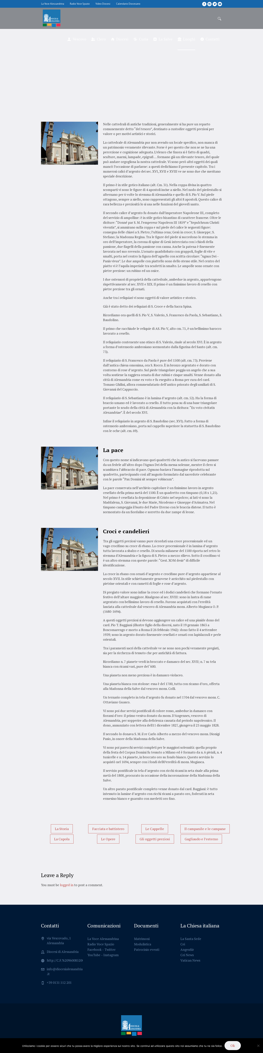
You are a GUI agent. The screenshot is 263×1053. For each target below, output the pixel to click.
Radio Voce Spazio (100, 944)
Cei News (187, 955)
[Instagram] (209, 4)
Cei (182, 944)
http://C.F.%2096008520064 (67, 960)
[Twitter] (215, 4)
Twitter (110, 949)
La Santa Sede (190, 939)
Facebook (94, 949)
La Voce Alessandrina (103, 939)
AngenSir (187, 949)
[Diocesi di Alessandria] (131, 1025)
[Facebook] (204, 4)
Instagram (111, 955)
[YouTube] (220, 4)
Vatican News (190, 960)
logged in (66, 885)
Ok (232, 1045)
